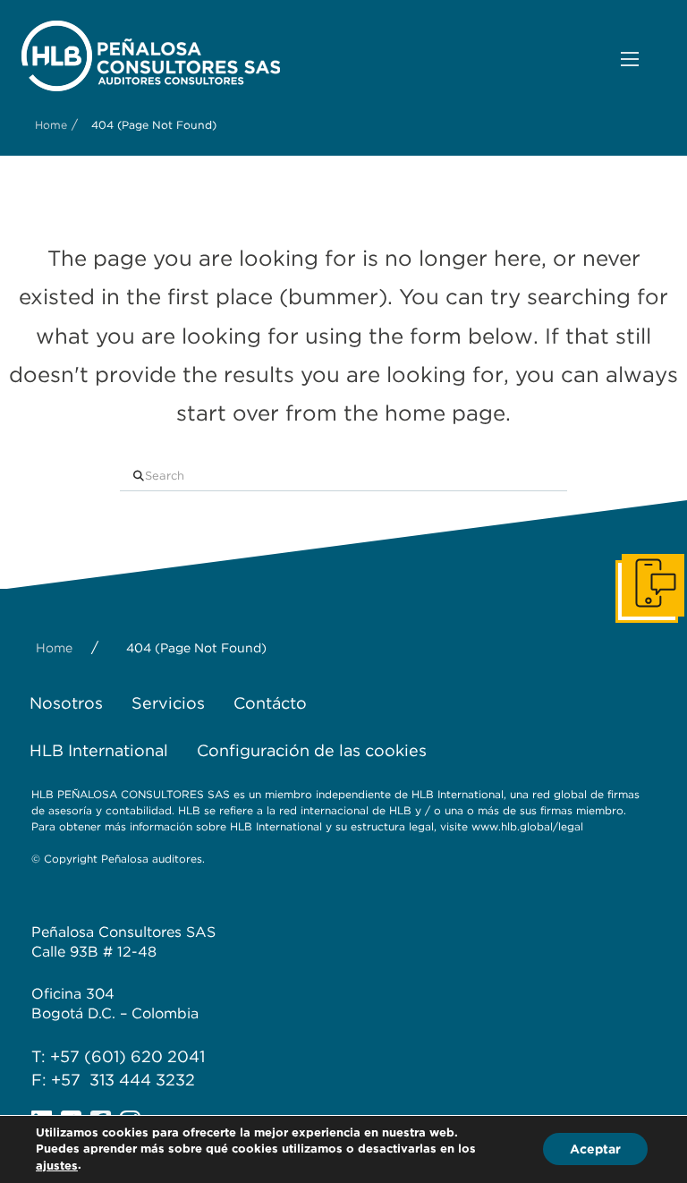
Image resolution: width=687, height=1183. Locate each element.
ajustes (57, 1165)
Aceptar (595, 1150)
